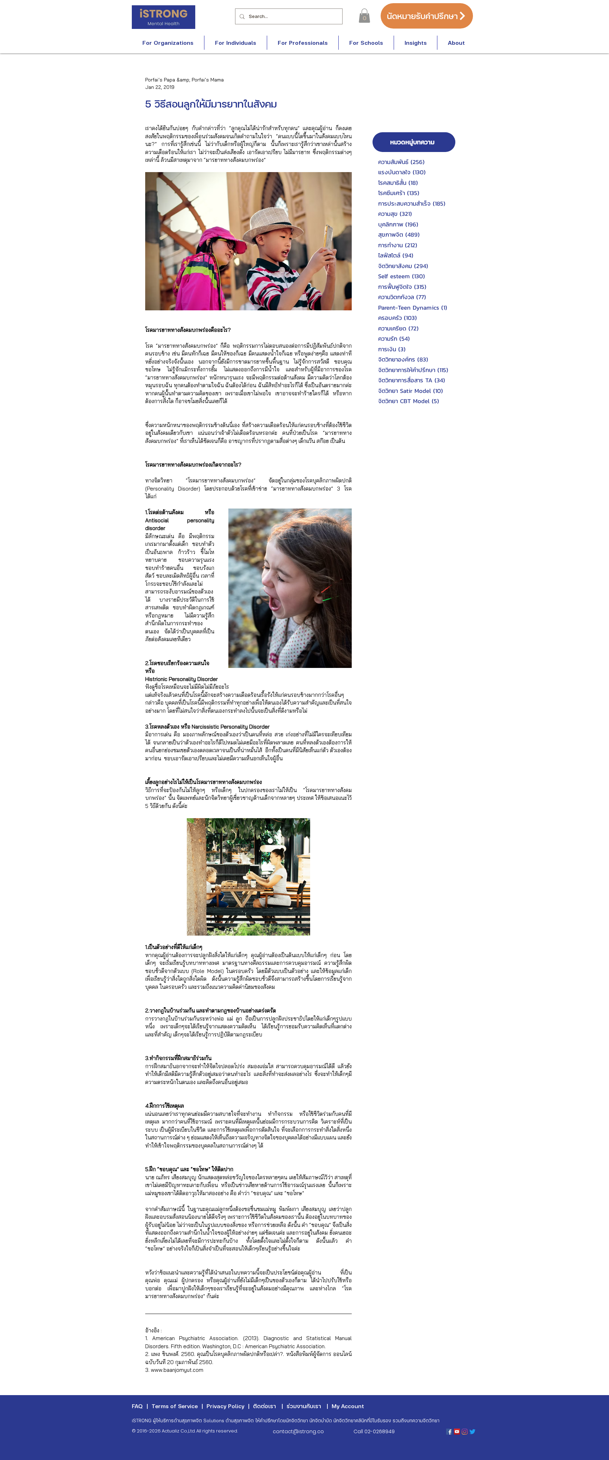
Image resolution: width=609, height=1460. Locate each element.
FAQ (137, 1406)
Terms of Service (175, 1406)
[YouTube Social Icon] (457, 1432)
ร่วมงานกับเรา (304, 1406)
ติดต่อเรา (264, 1406)
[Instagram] (465, 1432)
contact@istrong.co (298, 1431)
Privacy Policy (225, 1406)
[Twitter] (472, 1432)
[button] (364, 15)
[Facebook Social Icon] (449, 1432)
